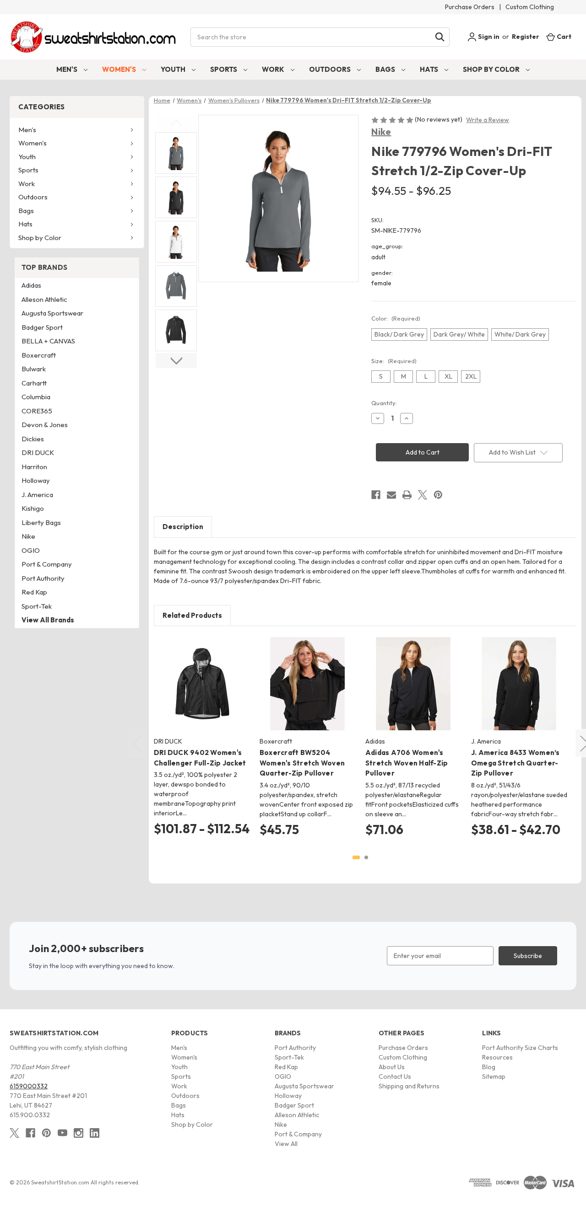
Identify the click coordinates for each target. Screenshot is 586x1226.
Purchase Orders (469, 7)
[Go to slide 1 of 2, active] (356, 857)
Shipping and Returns (409, 1086)
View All (286, 1144)
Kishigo (33, 508)
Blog (488, 1067)
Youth (174, 69)
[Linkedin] (94, 1133)
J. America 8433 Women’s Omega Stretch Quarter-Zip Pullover (515, 762)
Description (183, 526)
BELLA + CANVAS (48, 341)
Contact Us (395, 1076)
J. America (37, 494)
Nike (381, 131)
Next (176, 361)
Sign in (488, 36)
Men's (67, 69)
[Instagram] (78, 1133)
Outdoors (330, 69)
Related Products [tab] (192, 615)
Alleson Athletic (44, 299)
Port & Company (47, 564)
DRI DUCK (38, 452)
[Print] (407, 494)
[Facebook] (375, 494)
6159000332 (29, 1086)
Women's (119, 69)
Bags (385, 69)
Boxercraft (39, 355)
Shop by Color (492, 69)
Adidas (31, 285)
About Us (392, 1067)
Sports (224, 69)
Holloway (36, 480)
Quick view (194, 676)
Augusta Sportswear (52, 313)
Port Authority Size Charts (520, 1048)
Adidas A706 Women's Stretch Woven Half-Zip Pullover (406, 762)
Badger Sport (42, 327)
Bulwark (34, 368)
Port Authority (43, 578)
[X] (422, 494)
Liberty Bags (41, 522)
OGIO (31, 550)
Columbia (36, 396)
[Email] (391, 494)
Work (274, 69)
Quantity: (384, 403)
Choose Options (201, 692)
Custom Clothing (529, 7)
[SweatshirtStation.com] (94, 37)
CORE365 (37, 411)
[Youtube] (62, 1133)
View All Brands (48, 620)
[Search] (440, 37)
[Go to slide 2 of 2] (366, 857)
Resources (497, 1057)
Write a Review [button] (487, 120)
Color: (395, 318)
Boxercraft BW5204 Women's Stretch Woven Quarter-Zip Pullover (302, 762)
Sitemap (493, 1076)
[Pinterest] (438, 494)
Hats (430, 69)
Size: (394, 360)
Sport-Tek (37, 606)
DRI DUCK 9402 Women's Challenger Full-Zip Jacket (200, 757)
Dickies (33, 438)
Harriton (34, 466)
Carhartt (34, 383)
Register (525, 36)
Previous (176, 123)
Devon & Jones (45, 424)
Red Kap (34, 592)
